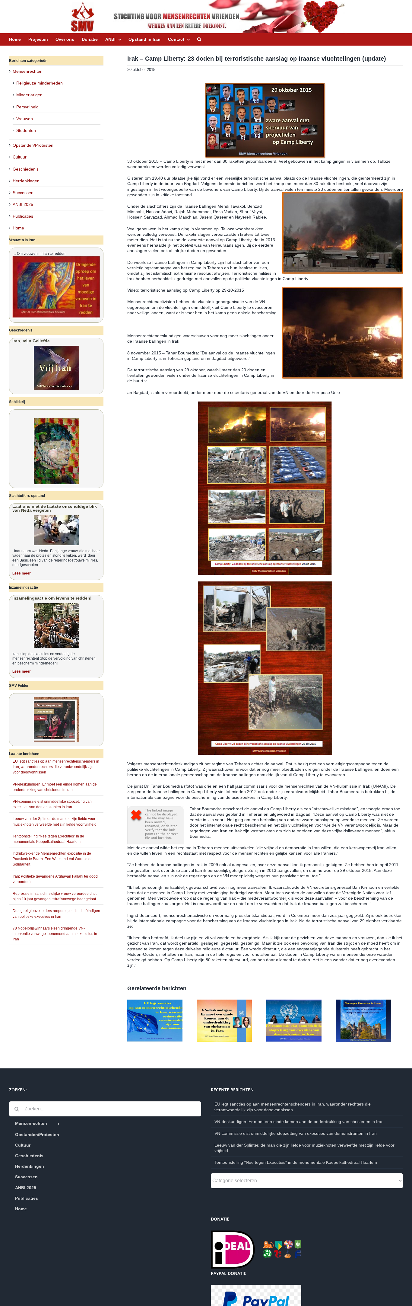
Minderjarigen (29, 94)
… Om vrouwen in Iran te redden (38, 253)
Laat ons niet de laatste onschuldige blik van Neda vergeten (54, 508)
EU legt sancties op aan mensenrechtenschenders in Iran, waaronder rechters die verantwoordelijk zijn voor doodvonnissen (56, 766)
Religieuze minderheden (39, 83)
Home (18, 228)
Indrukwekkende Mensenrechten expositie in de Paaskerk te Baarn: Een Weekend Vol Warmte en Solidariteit (53, 858)
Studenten (26, 130)
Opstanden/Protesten (33, 145)
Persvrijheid (27, 106)
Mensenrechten (28, 71)
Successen (23, 192)
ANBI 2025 (23, 204)
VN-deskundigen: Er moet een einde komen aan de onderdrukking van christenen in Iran (299, 1123)
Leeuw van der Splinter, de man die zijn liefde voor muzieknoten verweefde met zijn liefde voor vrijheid (304, 1150)
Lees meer (21, 573)
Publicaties (23, 216)
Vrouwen (24, 118)
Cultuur (20, 157)
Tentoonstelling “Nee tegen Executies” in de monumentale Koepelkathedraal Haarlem (295, 1164)
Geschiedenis (26, 169)
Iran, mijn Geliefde (31, 340)
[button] (199, 39)
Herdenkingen (26, 180)
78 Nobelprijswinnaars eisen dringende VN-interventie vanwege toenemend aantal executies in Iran (55, 933)
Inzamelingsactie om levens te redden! (52, 598)
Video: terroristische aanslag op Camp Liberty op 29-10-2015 (185, 290)
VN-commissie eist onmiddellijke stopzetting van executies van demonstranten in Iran (295, 1135)
